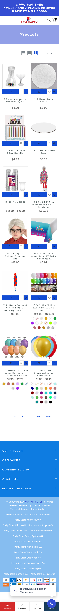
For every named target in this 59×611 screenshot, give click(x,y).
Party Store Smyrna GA (41, 525)
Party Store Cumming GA (28, 568)
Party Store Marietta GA (37, 514)
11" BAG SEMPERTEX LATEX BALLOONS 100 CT (44, 308)
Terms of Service (19, 509)
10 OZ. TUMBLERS (15, 202)
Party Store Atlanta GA (14, 525)
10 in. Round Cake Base (43, 151)
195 (38, 416)
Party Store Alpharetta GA (28, 546)
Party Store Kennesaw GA (28, 519)
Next (48, 416)
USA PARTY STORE (34, 501)
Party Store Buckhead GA (28, 557)
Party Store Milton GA (41, 530)
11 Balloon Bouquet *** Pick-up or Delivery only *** (15, 308)
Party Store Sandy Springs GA (28, 536)
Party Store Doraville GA (43, 573)
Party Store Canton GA (16, 573)
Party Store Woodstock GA (28, 552)
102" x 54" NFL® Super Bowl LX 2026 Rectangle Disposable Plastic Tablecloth (43, 256)
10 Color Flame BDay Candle (15, 151)
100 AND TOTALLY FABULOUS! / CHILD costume (44, 205)
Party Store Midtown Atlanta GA (28, 563)
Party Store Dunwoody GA (28, 541)
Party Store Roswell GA (15, 530)
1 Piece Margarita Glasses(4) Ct (15, 100)
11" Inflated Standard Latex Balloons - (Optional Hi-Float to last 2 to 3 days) (44, 373)
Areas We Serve (14, 514)
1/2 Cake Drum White (43, 100)
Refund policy (38, 509)
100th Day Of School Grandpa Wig (15, 256)
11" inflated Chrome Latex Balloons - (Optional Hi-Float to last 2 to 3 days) (15, 373)
